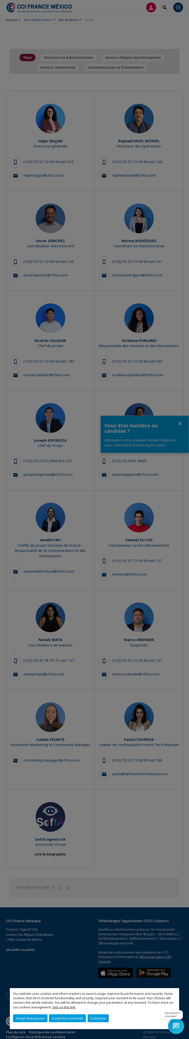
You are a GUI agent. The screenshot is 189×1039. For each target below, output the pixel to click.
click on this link (63, 1007)
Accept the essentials (67, 1018)
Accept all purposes (30, 1018)
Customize (98, 1018)
